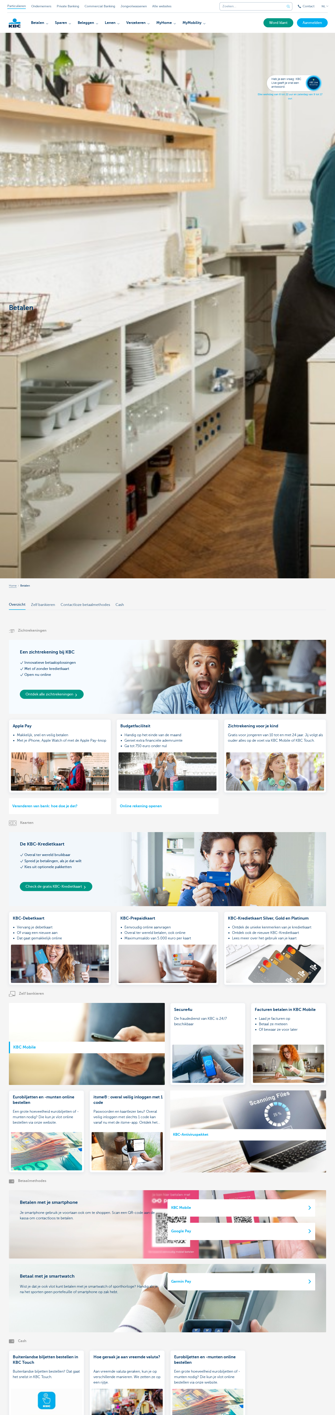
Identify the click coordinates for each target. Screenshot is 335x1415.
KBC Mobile (181, 1208)
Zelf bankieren (43, 605)
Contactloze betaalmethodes (85, 605)
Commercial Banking (100, 6)
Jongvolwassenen (134, 6)
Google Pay (181, 1231)
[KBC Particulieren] (14, 23)
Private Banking (68, 6)
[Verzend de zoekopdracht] (288, 6)
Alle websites (161, 6)
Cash (120, 605)
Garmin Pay (181, 1281)
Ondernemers (41, 6)
